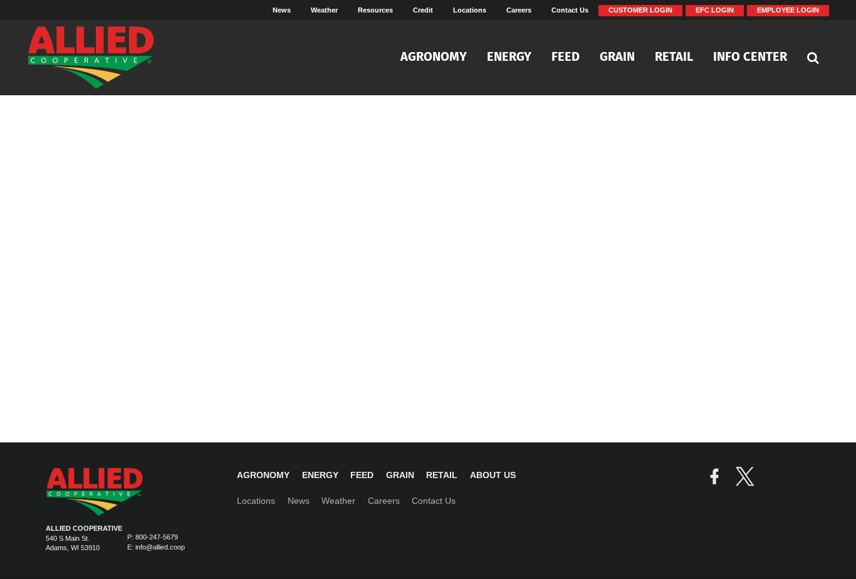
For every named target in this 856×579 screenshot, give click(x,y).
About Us (493, 475)
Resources (375, 10)
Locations (469, 10)
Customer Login (640, 10)
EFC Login (715, 10)
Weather (324, 10)
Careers (518, 10)
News (282, 10)
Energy (509, 57)
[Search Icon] (813, 57)
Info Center (750, 57)
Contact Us (569, 10)
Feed (565, 57)
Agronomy (433, 57)
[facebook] (714, 478)
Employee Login (788, 10)
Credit (423, 10)
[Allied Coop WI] (105, 57)
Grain (617, 57)
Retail (674, 57)
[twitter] (745, 478)
